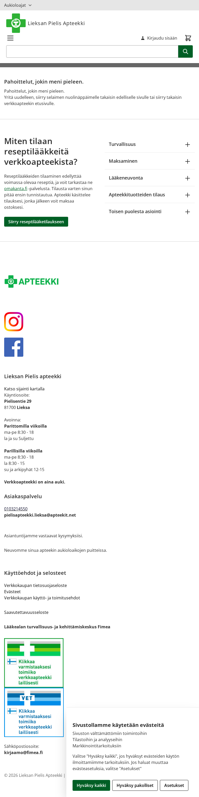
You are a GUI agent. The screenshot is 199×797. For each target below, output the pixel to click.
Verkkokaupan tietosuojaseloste (35, 585)
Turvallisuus (122, 144)
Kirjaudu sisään (162, 38)
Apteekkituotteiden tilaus (137, 194)
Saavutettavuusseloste (26, 612)
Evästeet (12, 591)
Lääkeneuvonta (126, 178)
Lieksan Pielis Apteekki (56, 23)
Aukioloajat (15, 5)
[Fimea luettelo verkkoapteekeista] (99, 663)
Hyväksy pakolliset (135, 785)
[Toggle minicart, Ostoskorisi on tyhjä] (188, 38)
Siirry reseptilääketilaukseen (36, 222)
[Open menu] (10, 38)
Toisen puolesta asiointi (135, 211)
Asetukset (174, 785)
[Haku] (185, 51)
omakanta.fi (15, 188)
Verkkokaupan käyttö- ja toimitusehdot (42, 598)
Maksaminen (123, 161)
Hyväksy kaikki (91, 785)
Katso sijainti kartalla (24, 389)
